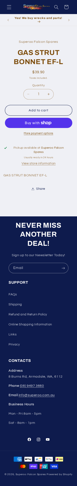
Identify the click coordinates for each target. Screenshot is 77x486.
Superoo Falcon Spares (31, 474)
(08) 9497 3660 (32, 385)
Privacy (14, 344)
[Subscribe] (63, 268)
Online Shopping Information (30, 324)
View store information (39, 163)
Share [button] (40, 188)
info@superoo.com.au (37, 395)
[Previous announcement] (8, 20)
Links (12, 334)
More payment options (38, 133)
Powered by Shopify (60, 474)
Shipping (15, 304)
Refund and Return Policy (28, 314)
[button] (9, 7)
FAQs (13, 294)
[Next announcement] (69, 20)
